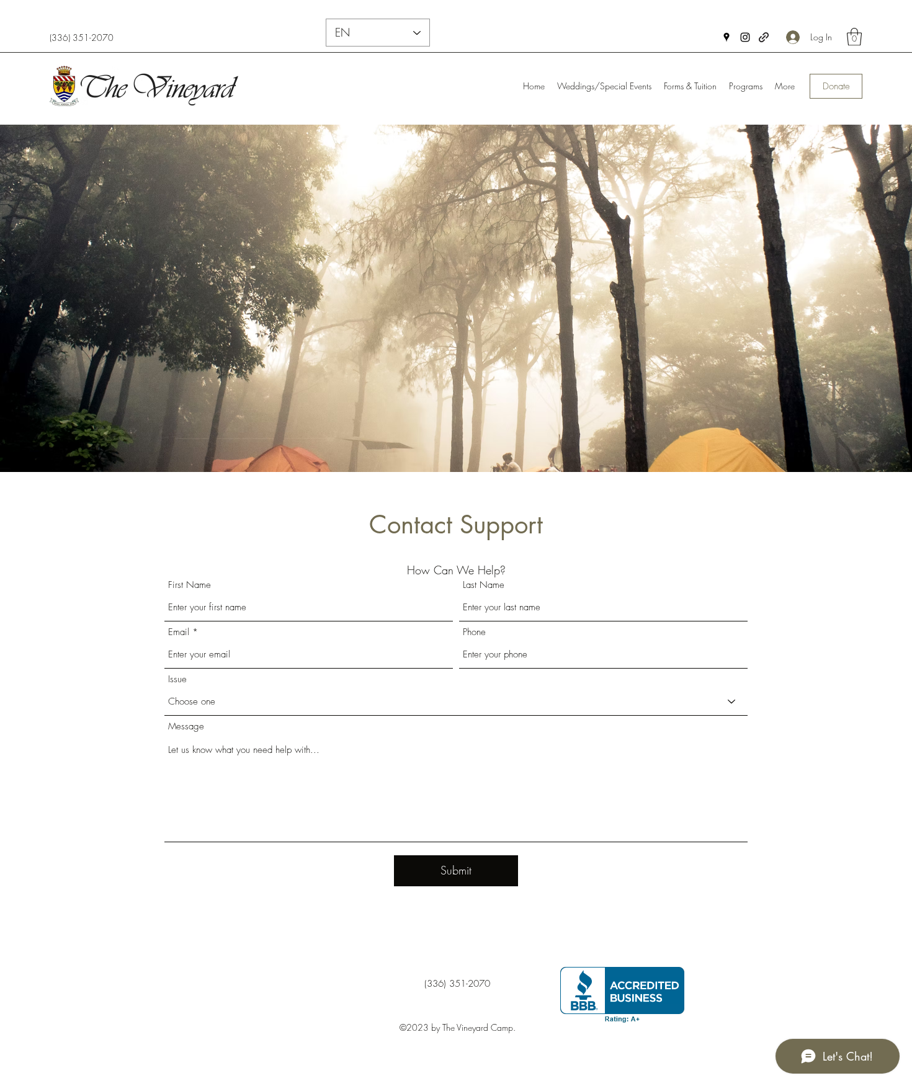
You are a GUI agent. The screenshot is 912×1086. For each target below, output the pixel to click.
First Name (189, 585)
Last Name (483, 585)
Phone (474, 632)
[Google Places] (726, 37)
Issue (177, 679)
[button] (854, 37)
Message (186, 726)
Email (178, 632)
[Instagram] (745, 37)
